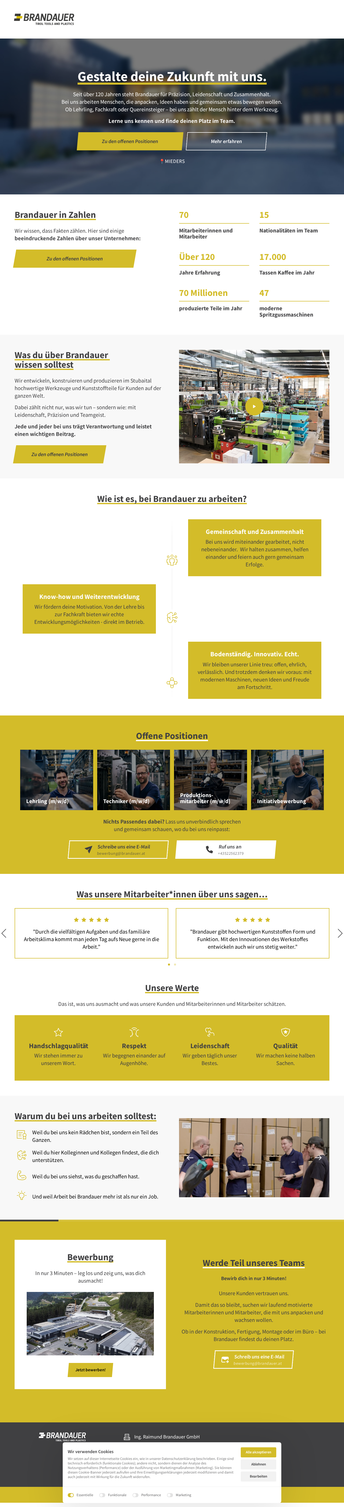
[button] (318, 1157)
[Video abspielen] (254, 406)
